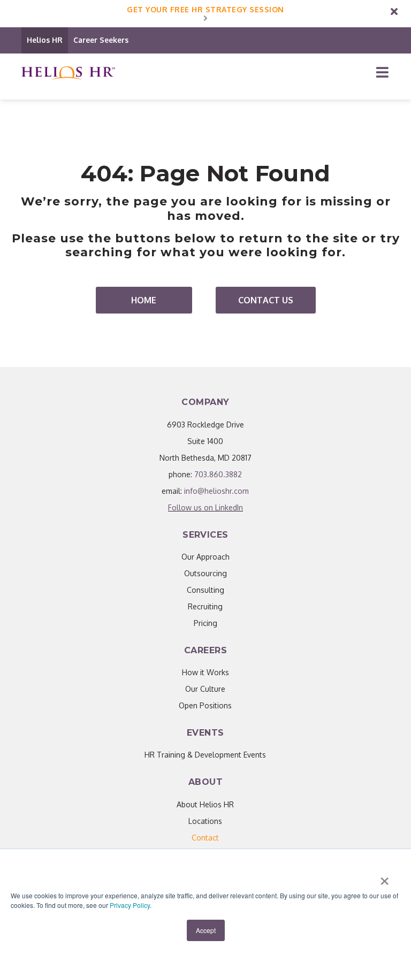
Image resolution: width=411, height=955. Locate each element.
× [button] (384, 877)
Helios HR (45, 39)
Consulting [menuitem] (205, 589)
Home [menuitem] (143, 300)
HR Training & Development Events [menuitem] (205, 754)
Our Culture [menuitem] (205, 688)
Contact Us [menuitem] (265, 300)
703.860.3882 (218, 474)
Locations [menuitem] (205, 821)
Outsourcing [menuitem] (205, 573)
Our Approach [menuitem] (205, 556)
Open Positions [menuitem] (205, 705)
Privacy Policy (130, 905)
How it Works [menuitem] (205, 672)
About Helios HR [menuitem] (205, 804)
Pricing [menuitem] (205, 623)
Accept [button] (206, 930)
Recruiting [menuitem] (205, 606)
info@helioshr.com (216, 490)
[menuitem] (205, 837)
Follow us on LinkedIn (205, 507)
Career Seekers (100, 39)
